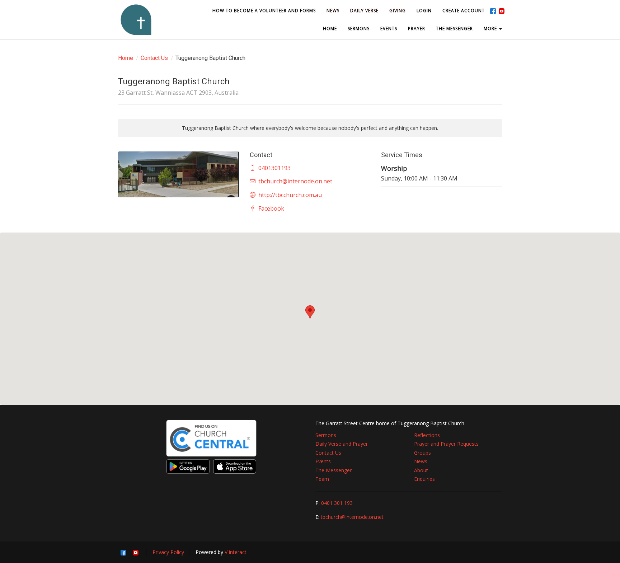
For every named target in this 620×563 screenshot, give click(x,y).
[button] (310, 312)
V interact (235, 552)
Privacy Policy (168, 552)
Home (125, 58)
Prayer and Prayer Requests (446, 443)
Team (322, 478)
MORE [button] (491, 28)
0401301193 (274, 168)
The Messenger (333, 470)
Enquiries (424, 478)
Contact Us (154, 58)
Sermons (325, 435)
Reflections (427, 435)
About (421, 470)
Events (323, 461)
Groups (422, 452)
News (420, 461)
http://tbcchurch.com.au (290, 195)
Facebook (271, 208)
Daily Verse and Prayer (341, 443)
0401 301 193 (337, 502)
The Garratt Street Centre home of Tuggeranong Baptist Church (389, 423)
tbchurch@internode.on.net (295, 181)
